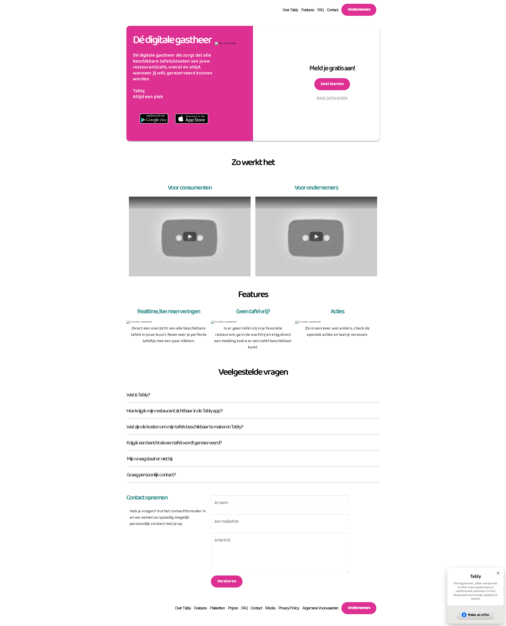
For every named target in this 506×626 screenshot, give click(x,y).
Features (307, 10)
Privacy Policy (288, 608)
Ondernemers (359, 10)
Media (270, 608)
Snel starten (332, 85)
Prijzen (233, 608)
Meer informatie (332, 99)
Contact (332, 10)
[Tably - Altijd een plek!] (133, 10)
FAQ (320, 10)
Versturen (226, 582)
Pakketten (217, 608)
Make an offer (476, 615)
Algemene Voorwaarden (320, 608)
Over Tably (290, 10)
